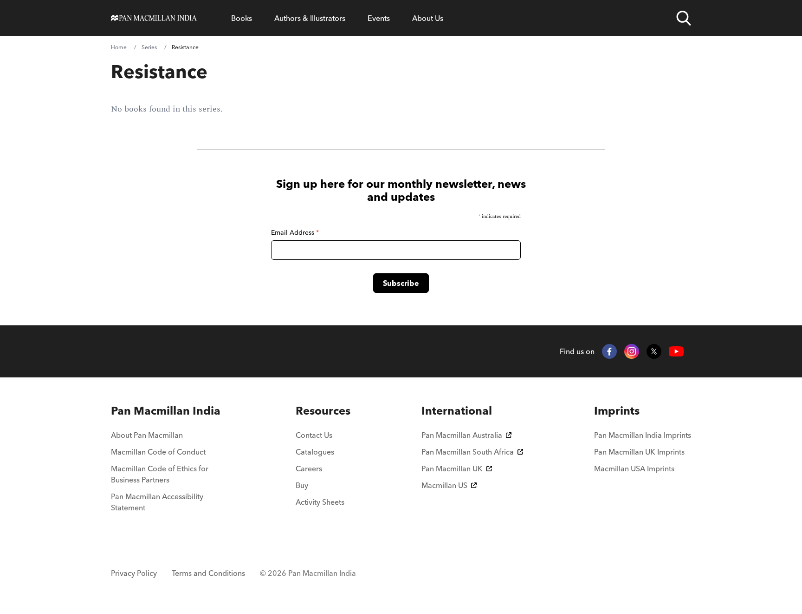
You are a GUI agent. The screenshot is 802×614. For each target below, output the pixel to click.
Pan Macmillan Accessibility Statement (157, 502)
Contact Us (314, 435)
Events (379, 18)
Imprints (617, 410)
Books (241, 18)
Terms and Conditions (208, 573)
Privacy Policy (134, 573)
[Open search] (683, 18)
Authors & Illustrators (309, 18)
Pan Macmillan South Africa (467, 451)
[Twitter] (654, 351)
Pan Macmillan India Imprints (642, 435)
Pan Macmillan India (165, 410)
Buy (302, 485)
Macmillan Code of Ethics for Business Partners (159, 474)
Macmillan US (444, 485)
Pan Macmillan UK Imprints (639, 451)
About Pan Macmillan (147, 435)
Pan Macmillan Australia (461, 435)
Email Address (295, 232)
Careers (309, 468)
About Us (427, 18)
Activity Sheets (320, 502)
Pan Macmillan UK (452, 468)
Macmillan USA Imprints (634, 468)
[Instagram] (631, 351)
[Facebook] (609, 351)
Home (119, 47)
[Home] (154, 18)
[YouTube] (676, 351)
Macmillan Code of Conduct (158, 451)
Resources (323, 410)
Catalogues (315, 451)
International (456, 410)
